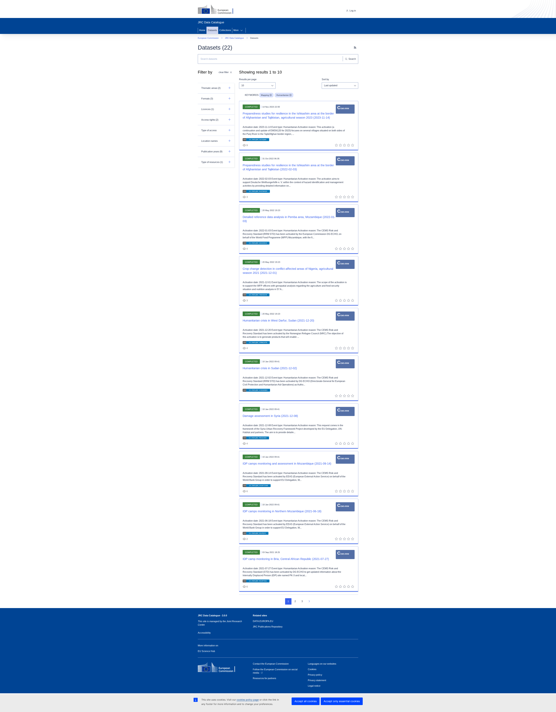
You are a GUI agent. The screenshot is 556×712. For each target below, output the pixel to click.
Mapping (265, 95)
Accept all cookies (306, 701)
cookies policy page (248, 699)
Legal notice (314, 686)
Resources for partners (264, 678)
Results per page (248, 79)
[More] (242, 30)
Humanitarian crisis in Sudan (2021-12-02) (270, 368)
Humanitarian (282, 95)
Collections (225, 30)
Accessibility (204, 633)
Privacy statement (317, 680)
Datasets (212, 30)
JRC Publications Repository (267, 626)
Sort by (325, 79)
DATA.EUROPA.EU (263, 621)
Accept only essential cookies (342, 701)
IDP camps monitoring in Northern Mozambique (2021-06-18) (282, 511)
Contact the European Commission (271, 664)
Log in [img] (353, 10)
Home (202, 30)
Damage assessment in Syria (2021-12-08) (270, 415)
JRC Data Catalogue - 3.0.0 (212, 615)
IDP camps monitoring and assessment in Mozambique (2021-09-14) (287, 463)
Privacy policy (315, 675)
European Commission (208, 38)
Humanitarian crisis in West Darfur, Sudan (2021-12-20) (278, 320)
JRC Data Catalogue (234, 38)
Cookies (312, 669)
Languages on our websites (322, 664)
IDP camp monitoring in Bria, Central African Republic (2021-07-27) (286, 559)
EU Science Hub (206, 651)
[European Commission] (218, 9)
